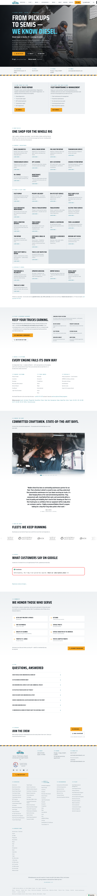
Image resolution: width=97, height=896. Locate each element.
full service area (31, 402)
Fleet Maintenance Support (77, 792)
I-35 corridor (14, 860)
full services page (33, 138)
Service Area (45, 890)
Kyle (49, 400)
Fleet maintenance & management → (22, 335)
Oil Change (14, 805)
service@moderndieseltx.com (77, 755)
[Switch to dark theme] (93, 2)
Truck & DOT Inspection (31, 808)
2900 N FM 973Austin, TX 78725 (41, 753)
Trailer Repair (29, 785)
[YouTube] (23, 770)
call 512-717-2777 (39, 396)
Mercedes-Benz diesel (17, 383)
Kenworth (39, 378)
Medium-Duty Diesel (31, 804)
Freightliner (40, 381)
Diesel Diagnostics (16, 789)
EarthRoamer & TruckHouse (47, 822)
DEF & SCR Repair (16, 801)
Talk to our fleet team (21, 340)
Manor (42, 400)
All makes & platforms (46, 785)
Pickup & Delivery (15, 811)
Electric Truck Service (31, 787)
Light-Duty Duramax (16, 390)
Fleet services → (56, 110)
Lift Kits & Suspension (61, 787)
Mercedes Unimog (66, 381)
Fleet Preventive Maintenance (18, 817)
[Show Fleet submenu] (33, 2)
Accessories (45, 2)
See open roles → (76, 729)
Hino (38, 392)
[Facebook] (13, 770)
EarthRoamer (65, 383)
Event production (75, 804)
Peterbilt (39, 376)
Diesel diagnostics (20, 96)
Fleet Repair (14, 809)
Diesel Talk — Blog (25, 890)
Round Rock (37, 400)
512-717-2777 (87, 2)
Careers (65, 2)
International (40, 388)
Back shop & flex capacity (58, 105)
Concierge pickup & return (58, 103)
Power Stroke (15, 376)
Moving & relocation (76, 800)
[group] (48, 454)
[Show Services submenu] (26, 2)
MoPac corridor (15, 870)
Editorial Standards (36, 890)
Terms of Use (61, 890)
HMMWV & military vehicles (68, 378)
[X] (20, 770)
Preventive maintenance (58, 98)
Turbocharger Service (16, 797)
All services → (19, 110)
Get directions (41, 54)
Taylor (70, 400)
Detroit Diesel (15, 385)
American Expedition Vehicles (63, 797)
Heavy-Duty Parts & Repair (32, 806)
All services (14, 785)
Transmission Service (16, 795)
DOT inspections (20, 105)
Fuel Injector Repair (16, 793)
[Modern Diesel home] (15, 2)
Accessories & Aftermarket (62, 785)
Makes (36, 2)
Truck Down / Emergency (32, 791)
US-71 (13, 402)
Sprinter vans (65, 385)
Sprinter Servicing (30, 813)
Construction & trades (76, 806)
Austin (21, 400)
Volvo (38, 383)
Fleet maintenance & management (60, 96)
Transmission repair (20, 103)
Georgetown (53, 400)
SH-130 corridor (15, 858)
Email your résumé (78, 733)
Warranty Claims (53, 890)
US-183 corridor (15, 862)
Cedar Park (62, 400)
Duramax (14, 381)
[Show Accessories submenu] (50, 2)
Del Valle (26, 400)
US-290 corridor (15, 866)
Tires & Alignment (30, 795)
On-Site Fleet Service (16, 813)
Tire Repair (29, 797)
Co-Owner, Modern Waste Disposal (48, 511)
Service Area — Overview (17, 831)
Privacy (67, 890)
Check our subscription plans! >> (58, 572)
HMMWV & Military (45, 818)
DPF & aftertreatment (21, 101)
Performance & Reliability (32, 811)
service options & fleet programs (59, 396)
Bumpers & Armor (60, 789)
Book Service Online (16, 787)
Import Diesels (30, 815)
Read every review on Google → (19, 584)
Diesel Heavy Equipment (32, 817)
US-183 (81, 400)
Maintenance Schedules (17, 807)
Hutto (67, 400)
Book (79, 2)
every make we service (21, 368)
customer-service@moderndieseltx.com (77, 760)
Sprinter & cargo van (76, 811)
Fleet (30, 2)
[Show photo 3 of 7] (46, 475)
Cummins (14, 378)
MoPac (25, 402)
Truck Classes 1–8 (45, 824)
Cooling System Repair (17, 803)
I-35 (78, 400)
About (60, 2)
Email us (31, 54)
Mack (38, 385)
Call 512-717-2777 (19, 54)
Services (22, 2)
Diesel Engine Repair (16, 791)
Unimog (43, 820)
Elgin (46, 400)
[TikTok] (27, 770)
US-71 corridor (15, 864)
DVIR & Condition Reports (32, 789)
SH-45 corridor (15, 868)
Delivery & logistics (76, 808)
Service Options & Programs (78, 796)
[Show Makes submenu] (39, 2)
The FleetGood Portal (76, 794)
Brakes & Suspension (31, 793)
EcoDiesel (14, 388)
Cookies (72, 890)
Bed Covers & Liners (61, 791)
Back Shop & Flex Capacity (17, 815)
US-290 (17, 402)
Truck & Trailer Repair (16, 819)
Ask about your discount (77, 648)
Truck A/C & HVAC (30, 819)
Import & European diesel (68, 388)
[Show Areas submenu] (56, 2)
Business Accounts (76, 798)
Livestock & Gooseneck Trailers (31, 802)
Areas (53, 2)
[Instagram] (17, 770)
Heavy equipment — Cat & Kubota (69, 376)
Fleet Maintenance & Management (76, 785)
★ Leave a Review (21, 891)
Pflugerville (31, 400)
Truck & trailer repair (21, 98)
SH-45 (21, 402)
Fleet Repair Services (76, 788)
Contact (71, 2)
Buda (58, 400)
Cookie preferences (79, 890)
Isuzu (38, 390)
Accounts (18, 890)
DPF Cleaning (15, 799)
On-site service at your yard (58, 101)
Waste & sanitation (76, 802)
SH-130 (75, 400)
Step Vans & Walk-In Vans (32, 799)
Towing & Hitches (60, 795)
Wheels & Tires (60, 793)
